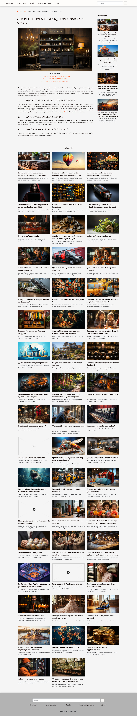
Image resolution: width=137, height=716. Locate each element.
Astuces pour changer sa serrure (31, 679)
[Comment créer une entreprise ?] (34, 604)
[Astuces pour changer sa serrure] (34, 667)
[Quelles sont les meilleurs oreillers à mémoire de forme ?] (103, 572)
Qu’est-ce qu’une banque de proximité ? (34, 363)
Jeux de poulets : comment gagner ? (32, 426)
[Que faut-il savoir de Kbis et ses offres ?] (103, 446)
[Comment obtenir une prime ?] (34, 540)
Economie (9, 3)
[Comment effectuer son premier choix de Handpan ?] (103, 351)
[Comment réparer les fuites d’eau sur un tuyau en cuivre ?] (34, 256)
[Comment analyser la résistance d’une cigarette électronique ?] (34, 382)
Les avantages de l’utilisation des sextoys (68, 584)
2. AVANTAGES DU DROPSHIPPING (55, 79)
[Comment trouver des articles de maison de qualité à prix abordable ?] (103, 287)
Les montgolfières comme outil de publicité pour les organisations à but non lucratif (67, 175)
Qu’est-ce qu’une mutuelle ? (29, 236)
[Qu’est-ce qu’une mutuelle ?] (34, 224)
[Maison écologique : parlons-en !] (103, 224)
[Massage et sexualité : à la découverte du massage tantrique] (34, 509)
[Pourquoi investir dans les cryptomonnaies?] (103, 635)
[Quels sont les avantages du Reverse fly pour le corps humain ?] (68, 446)
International (21, 3)
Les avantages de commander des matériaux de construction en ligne (107, 34)
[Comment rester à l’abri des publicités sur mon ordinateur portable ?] (34, 193)
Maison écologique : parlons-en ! (99, 236)
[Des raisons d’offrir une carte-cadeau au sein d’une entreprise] (68, 540)
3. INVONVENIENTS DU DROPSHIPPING (54, 81)
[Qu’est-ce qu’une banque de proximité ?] (34, 351)
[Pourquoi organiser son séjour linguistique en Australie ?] (34, 635)
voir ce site (63, 112)
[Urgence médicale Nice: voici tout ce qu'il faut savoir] (103, 477)
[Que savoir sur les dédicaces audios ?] (103, 414)
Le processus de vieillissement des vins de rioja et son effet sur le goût (108, 88)
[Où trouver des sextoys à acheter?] (34, 446)
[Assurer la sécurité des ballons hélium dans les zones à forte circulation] (108, 51)
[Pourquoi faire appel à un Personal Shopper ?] (34, 319)
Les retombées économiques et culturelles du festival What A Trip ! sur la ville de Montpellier (108, 114)
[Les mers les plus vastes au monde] (68, 635)
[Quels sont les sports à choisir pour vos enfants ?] (103, 256)
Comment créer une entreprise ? (31, 616)
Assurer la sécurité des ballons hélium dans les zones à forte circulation (107, 60)
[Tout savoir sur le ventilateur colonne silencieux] (68, 509)
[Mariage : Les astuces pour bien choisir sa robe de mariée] (68, 604)
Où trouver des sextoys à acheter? (31, 457)
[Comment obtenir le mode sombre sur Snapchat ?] (68, 193)
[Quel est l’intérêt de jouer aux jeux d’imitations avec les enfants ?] (68, 319)
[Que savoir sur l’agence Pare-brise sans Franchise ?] (68, 256)
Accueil (19, 11)
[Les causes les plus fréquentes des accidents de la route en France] (103, 161)
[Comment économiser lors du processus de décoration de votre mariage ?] (68, 667)
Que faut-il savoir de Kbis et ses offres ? (102, 457)
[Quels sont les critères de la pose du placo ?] (68, 414)
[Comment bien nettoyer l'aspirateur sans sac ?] (103, 604)
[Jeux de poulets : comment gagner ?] (34, 414)
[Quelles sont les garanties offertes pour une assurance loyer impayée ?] (68, 224)
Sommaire (56, 73)
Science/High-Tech (44, 3)
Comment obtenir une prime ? (30, 552)
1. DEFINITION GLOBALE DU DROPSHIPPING (55, 76)
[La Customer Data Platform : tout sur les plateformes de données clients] (34, 572)
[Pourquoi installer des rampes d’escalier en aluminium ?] (34, 287)
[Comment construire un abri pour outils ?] (103, 382)
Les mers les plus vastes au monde (65, 647)
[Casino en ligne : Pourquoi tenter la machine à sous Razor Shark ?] (34, 477)
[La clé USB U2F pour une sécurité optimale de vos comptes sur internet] (103, 193)
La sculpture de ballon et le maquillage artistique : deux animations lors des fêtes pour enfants (102, 523)
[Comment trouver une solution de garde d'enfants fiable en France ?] (103, 319)
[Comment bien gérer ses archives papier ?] (68, 287)
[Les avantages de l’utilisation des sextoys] (68, 572)
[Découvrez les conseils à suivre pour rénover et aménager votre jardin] (68, 382)
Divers (57, 3)
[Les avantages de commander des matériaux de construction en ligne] (108, 25)
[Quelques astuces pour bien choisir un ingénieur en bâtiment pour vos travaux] (103, 540)
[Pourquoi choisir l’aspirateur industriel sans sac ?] (68, 477)
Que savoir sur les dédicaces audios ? (101, 426)
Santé (32, 3)
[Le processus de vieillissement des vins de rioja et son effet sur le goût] (108, 78)
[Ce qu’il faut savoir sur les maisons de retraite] (68, 351)
